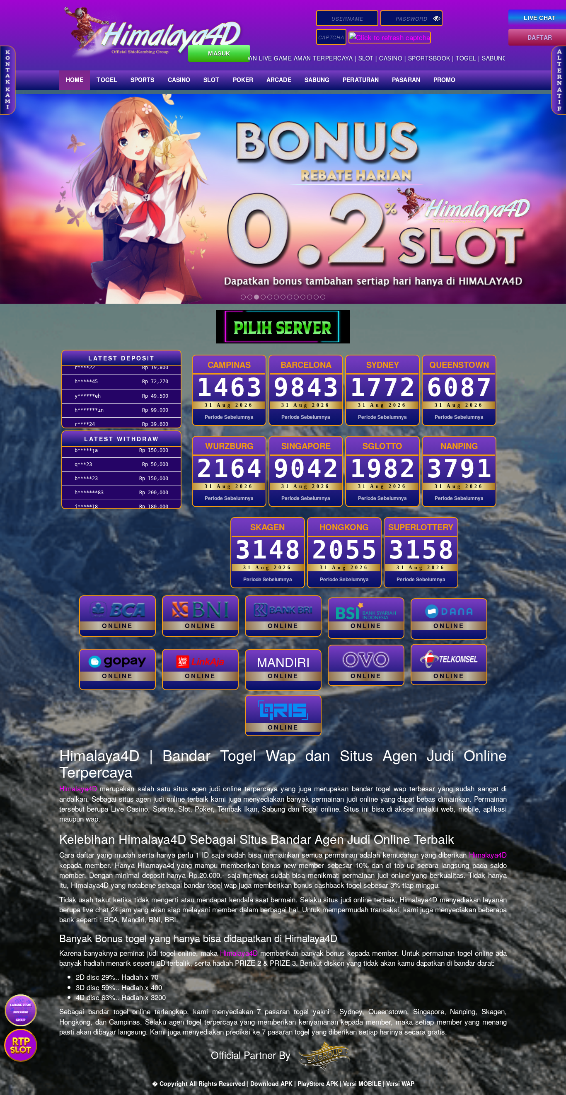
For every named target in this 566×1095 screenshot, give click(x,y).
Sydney (382, 364)
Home (74, 79)
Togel (107, 79)
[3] (256, 297)
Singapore (306, 446)
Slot (211, 79)
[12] (316, 297)
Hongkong (344, 527)
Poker (243, 79)
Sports (143, 79)
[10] (302, 297)
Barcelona (306, 364)
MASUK (219, 53)
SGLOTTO (382, 446)
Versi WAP (400, 1083)
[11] (309, 297)
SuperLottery (420, 527)
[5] (269, 297)
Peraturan (361, 79)
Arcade (278, 79)
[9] (296, 297)
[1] (243, 297)
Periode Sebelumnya (229, 417)
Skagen (267, 527)
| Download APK (270, 1083)
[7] (283, 297)
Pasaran (406, 79)
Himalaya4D (78, 788)
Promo (444, 79)
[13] (322, 297)
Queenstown (459, 364)
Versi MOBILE (362, 1083)
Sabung (317, 79)
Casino (179, 79)
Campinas (229, 364)
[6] (276, 297)
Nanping (459, 446)
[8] (289, 297)
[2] (249, 297)
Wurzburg (229, 446)
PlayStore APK (318, 1083)
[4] (263, 297)
